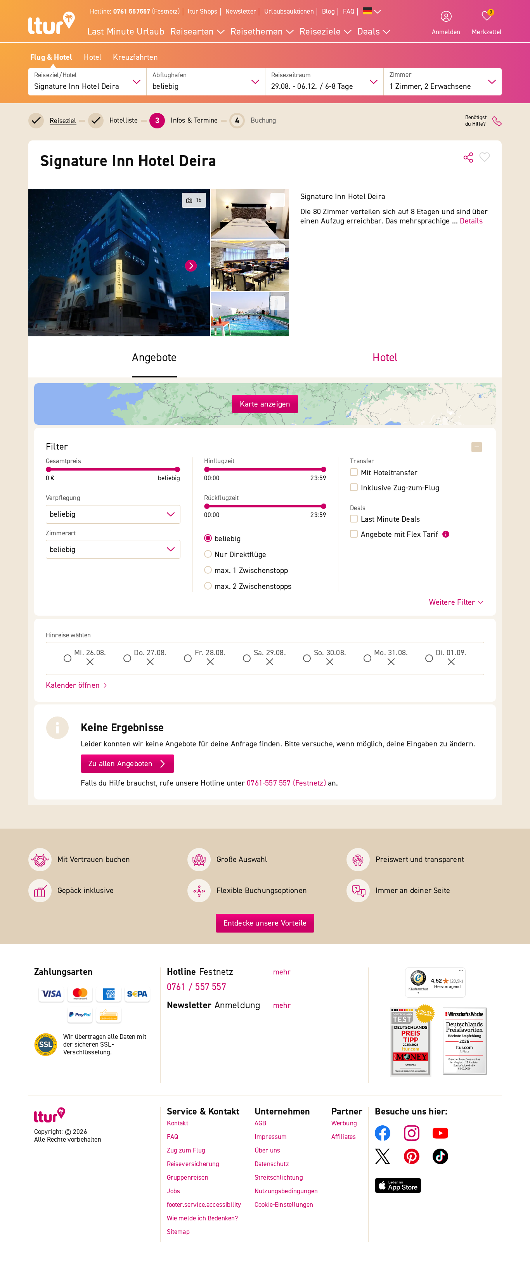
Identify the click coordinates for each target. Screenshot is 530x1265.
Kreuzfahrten (135, 57)
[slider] (49, 469)
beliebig (228, 538)
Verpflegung (63, 498)
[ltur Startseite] (51, 24)
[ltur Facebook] (382, 1139)
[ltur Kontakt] (497, 121)
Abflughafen (169, 75)
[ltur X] (382, 1162)
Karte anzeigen (265, 404)
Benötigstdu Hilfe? (476, 121)
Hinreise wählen (68, 635)
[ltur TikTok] (440, 1162)
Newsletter (240, 11)
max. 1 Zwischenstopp (251, 570)
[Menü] (461, 972)
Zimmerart (61, 533)
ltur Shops (202, 11)
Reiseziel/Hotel (55, 75)
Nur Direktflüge (240, 554)
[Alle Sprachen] (372, 11)
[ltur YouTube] (440, 1139)
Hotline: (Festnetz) (135, 11)
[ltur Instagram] (411, 1139)
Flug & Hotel (51, 57)
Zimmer (401, 75)
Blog (328, 11)
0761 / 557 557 (196, 987)
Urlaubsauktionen (289, 11)
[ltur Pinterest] (411, 1162)
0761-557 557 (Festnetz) (286, 783)
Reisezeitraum (291, 75)
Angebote (154, 358)
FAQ (349, 11)
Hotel (92, 57)
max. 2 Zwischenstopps (253, 586)
